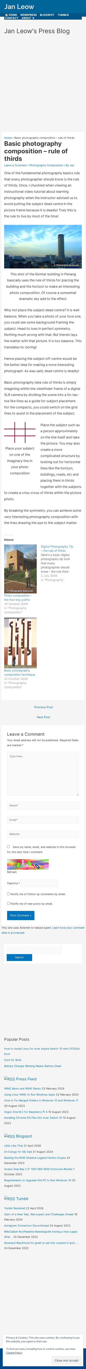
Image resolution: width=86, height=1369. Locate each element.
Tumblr (63, 14)
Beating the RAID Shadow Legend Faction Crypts (35, 1157)
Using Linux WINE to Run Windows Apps (29, 1094)
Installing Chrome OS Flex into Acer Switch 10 (33, 1117)
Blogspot (47, 14)
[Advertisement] (43, 85)
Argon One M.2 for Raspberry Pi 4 (25, 1111)
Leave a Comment (15, 165)
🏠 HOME (11, 14)
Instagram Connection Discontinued (26, 1225)
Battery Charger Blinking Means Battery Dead (32, 1066)
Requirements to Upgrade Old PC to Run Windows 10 (37, 1180)
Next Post (43, 717)
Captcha (12, 883)
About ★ (28, 18)
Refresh (12, 872)
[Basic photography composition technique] (20, 643)
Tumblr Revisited (14, 1208)
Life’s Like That (13, 1145)
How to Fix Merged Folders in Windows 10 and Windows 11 (41, 1100)
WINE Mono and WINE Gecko (22, 1088)
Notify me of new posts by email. (32, 903)
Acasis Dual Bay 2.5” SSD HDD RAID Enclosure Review (38, 1169)
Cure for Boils (13, 1060)
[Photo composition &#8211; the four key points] (20, 568)
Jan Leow (19, 6)
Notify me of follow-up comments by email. (38, 894)
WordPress (28, 14)
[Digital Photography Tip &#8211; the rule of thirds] (59, 563)
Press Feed (26, 1079)
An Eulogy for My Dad (18, 1151)
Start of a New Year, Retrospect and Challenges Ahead (38, 1214)
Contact (11, 18)
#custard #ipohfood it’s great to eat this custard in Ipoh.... (41, 1242)
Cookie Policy (14, 1352)
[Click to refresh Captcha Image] (28, 864)
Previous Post (43, 707)
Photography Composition (46, 165)
